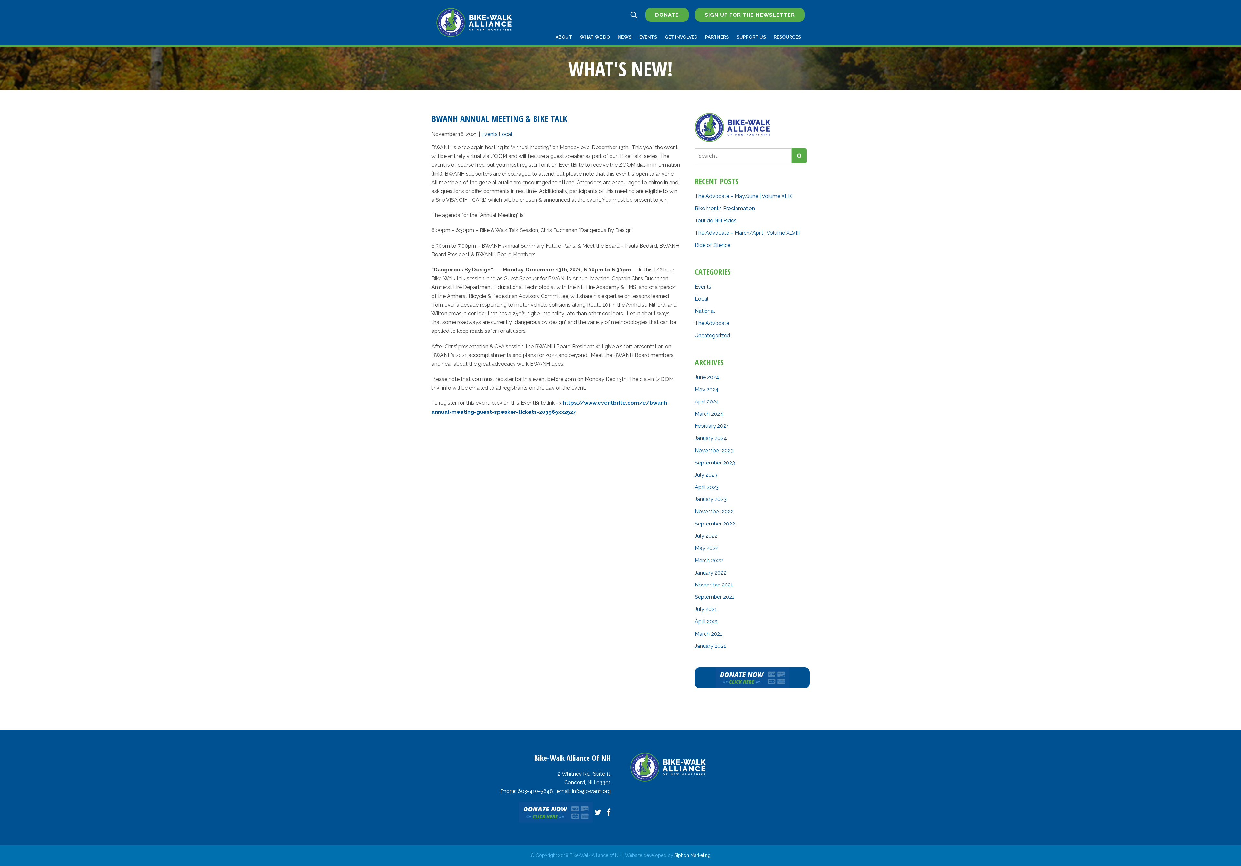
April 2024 (707, 402)
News (624, 37)
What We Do (595, 37)
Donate (667, 15)
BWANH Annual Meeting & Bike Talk (499, 119)
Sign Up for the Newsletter (750, 15)
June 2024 (707, 377)
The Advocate (712, 323)
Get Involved (681, 37)
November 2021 (714, 585)
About (564, 37)
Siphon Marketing (692, 855)
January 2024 (711, 438)
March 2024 (709, 414)
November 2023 (714, 450)
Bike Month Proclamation (725, 208)
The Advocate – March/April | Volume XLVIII (747, 233)
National (705, 311)
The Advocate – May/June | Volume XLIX (743, 196)
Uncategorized (712, 335)
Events (489, 134)
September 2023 (715, 463)
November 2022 (714, 511)
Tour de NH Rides (716, 221)
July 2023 (706, 475)
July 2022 (706, 536)
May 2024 (707, 389)
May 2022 (706, 548)
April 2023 (707, 487)
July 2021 (706, 609)
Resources (787, 37)
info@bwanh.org (591, 791)
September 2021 (714, 597)
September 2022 (715, 524)
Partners (717, 37)
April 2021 (706, 621)
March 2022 (709, 560)
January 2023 (711, 499)
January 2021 (710, 646)
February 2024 (712, 426)
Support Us (751, 37)
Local (505, 134)
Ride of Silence (712, 245)
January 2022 (711, 573)
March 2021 (708, 634)
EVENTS (648, 37)
